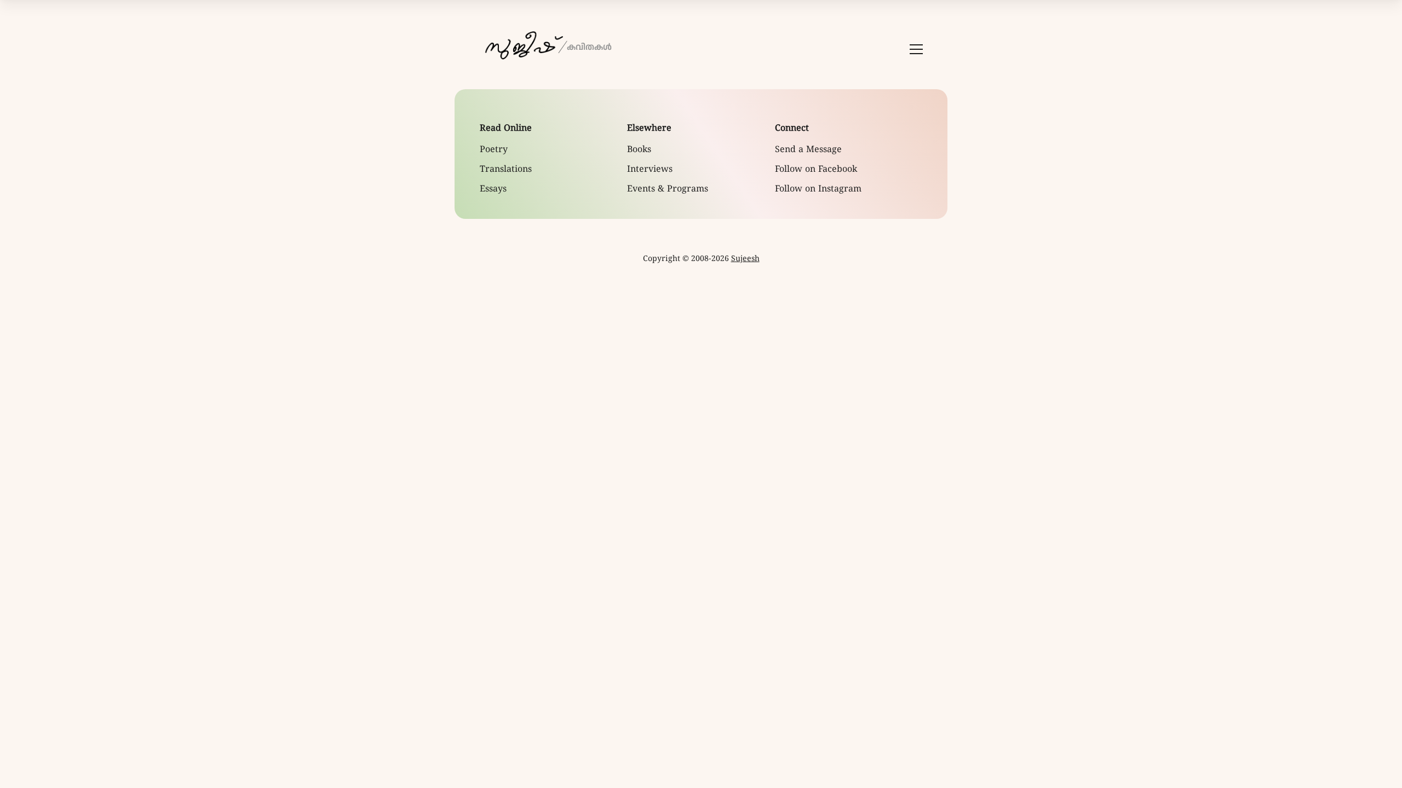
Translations (506, 169)
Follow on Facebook (816, 169)
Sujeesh (745, 259)
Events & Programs (667, 189)
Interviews (650, 169)
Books (639, 149)
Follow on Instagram (818, 189)
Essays (493, 189)
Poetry (494, 149)
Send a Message (808, 149)
